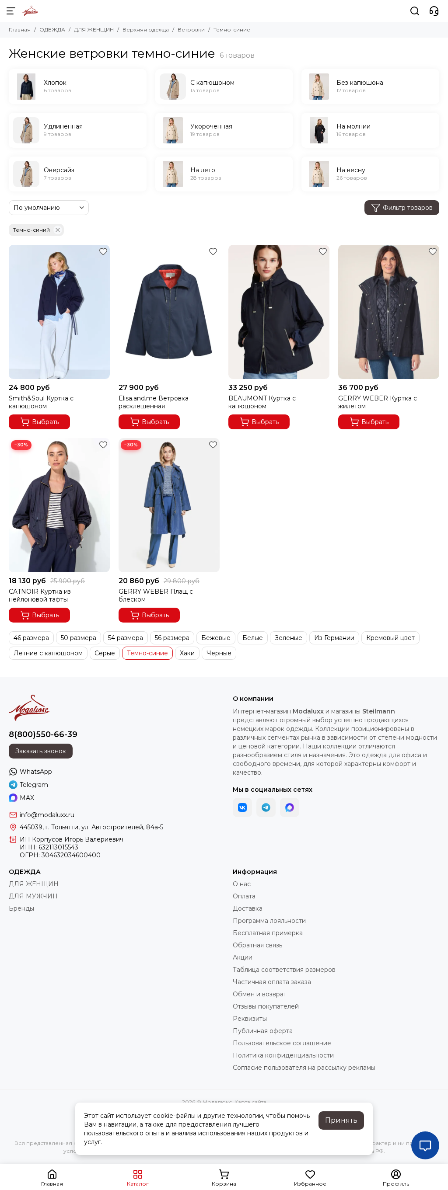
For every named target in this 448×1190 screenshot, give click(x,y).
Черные (218, 653)
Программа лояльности (269, 921)
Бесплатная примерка (268, 933)
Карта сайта (250, 1102)
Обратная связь (257, 945)
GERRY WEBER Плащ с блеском (156, 595)
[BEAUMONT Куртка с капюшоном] (278, 312)
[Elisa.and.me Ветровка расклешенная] (169, 312)
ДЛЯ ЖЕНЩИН (94, 29)
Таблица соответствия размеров (284, 970)
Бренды (21, 908)
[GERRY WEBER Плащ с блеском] (169, 505)
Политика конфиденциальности (283, 1055)
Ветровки (191, 29)
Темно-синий (31, 229)
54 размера (125, 638)
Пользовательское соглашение (282, 1043)
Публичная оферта (263, 1031)
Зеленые (288, 638)
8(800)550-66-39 (43, 734)
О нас (242, 884)
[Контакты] (434, 11)
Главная (20, 29)
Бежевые (216, 638)
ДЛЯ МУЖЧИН (33, 896)
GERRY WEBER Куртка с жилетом (377, 402)
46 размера (31, 638)
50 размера (78, 638)
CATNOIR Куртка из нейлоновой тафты (40, 595)
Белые (252, 638)
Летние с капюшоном (48, 653)
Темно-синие (147, 653)
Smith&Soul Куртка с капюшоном (41, 402)
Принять (341, 1120)
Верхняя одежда (145, 29)
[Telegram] (266, 807)
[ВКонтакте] (242, 807)
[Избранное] (103, 251)
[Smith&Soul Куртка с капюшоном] (59, 312)
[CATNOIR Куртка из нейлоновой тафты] (59, 505)
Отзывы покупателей (266, 1006)
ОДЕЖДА (52, 29)
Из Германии (334, 638)
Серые (104, 653)
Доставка (247, 908)
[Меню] (11, 11)
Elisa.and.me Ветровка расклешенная (154, 402)
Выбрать (45, 422)
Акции (242, 957)
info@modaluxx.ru (47, 815)
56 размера (172, 638)
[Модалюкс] (30, 11)
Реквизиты (250, 1019)
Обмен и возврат (260, 994)
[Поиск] (414, 11)
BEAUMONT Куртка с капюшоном (262, 402)
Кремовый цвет (390, 638)
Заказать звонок (40, 751)
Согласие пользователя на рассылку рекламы (304, 1068)
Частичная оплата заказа (272, 982)
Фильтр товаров (408, 208)
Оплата (244, 896)
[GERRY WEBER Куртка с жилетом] (388, 312)
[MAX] (289, 807)
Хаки (187, 653)
